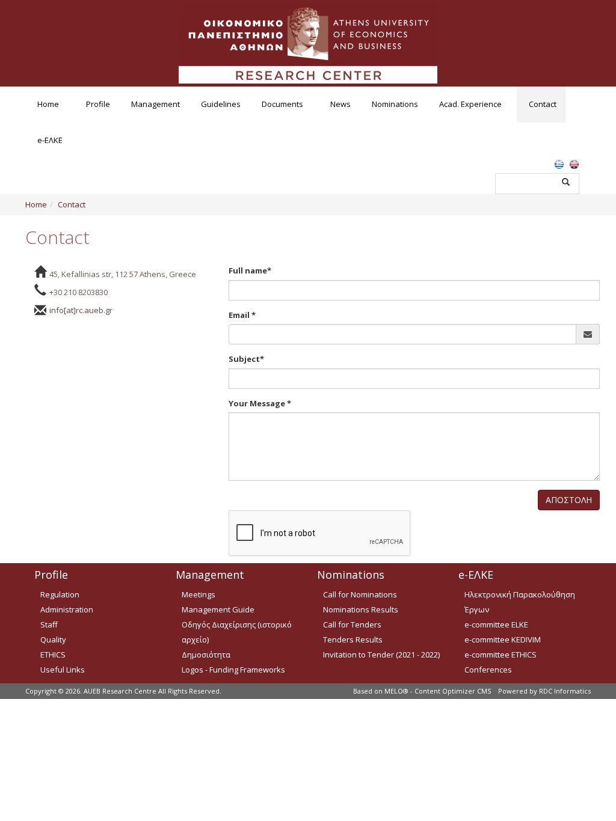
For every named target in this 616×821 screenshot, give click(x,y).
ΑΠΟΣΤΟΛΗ (569, 499)
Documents (282, 104)
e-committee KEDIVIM (502, 639)
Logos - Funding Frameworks (233, 669)
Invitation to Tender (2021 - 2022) (381, 654)
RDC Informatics (565, 690)
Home (48, 104)
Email (242, 315)
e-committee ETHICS (500, 654)
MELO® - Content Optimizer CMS (437, 690)
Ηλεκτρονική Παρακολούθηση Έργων (519, 602)
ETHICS (53, 654)
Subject (246, 358)
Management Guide (218, 609)
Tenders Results (353, 639)
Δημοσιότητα (206, 654)
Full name (250, 270)
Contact (542, 104)
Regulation (59, 594)
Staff (49, 624)
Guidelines (221, 104)
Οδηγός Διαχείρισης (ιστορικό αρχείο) (237, 632)
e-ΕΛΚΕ (50, 140)
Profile (98, 104)
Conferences (488, 669)
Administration (66, 609)
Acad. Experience (470, 104)
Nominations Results (360, 609)
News (340, 104)
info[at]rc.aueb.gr (80, 310)
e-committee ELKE (496, 624)
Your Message (260, 403)
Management (155, 104)
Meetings (198, 594)
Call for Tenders (352, 624)
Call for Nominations (360, 594)
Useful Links (62, 669)
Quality (53, 639)
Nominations (395, 104)
